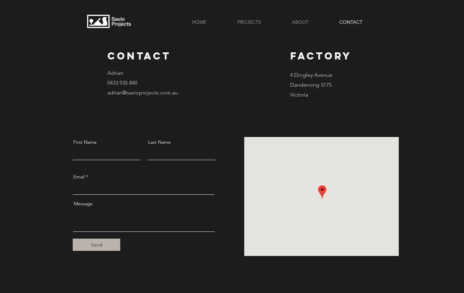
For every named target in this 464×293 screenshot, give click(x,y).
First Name (85, 142)
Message (83, 203)
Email (79, 176)
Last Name (159, 142)
